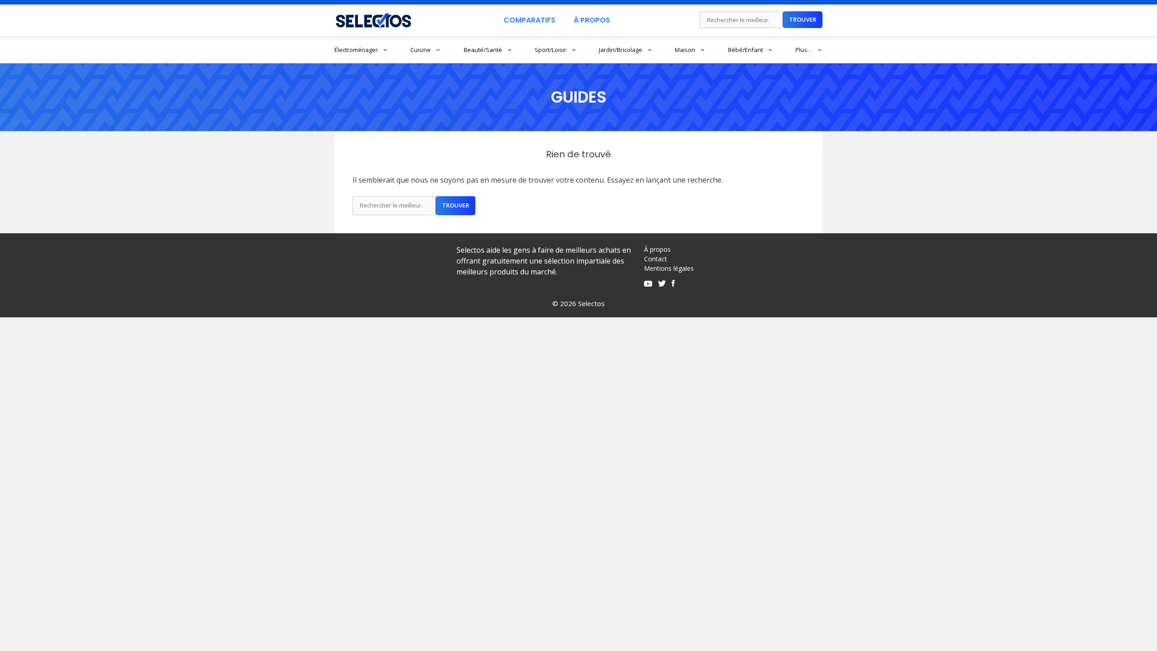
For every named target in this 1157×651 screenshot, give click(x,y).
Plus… (803, 50)
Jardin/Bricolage (620, 50)
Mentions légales (669, 268)
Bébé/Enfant (745, 50)
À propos (657, 249)
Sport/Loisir (550, 50)
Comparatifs (529, 20)
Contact (655, 259)
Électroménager (356, 50)
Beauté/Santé (483, 50)
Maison (685, 50)
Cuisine (420, 50)
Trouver (802, 19)
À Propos (592, 20)
